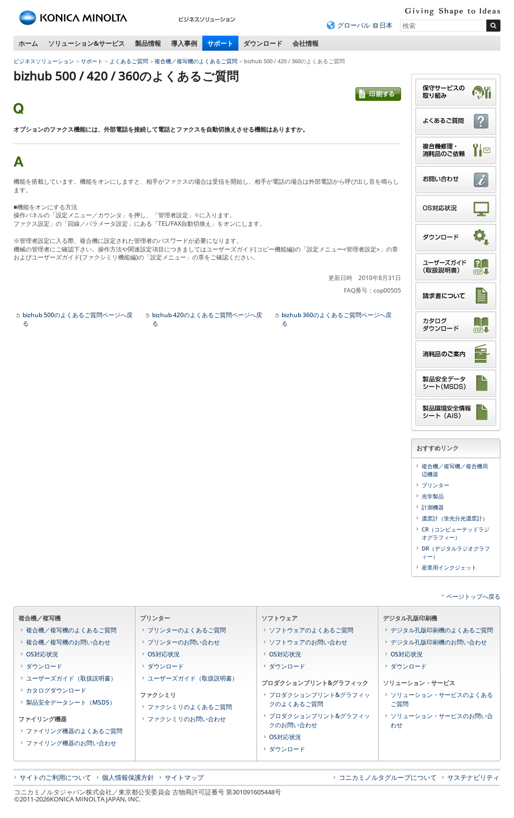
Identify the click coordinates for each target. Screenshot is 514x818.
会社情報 (306, 43)
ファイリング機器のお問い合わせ (71, 743)
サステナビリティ (473, 777)
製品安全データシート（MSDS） (70, 702)
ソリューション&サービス (86, 43)
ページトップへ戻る (473, 596)
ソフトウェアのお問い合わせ (308, 642)
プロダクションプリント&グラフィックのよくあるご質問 (319, 699)
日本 (386, 25)
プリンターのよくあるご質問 (187, 630)
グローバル (353, 25)
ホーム (28, 43)
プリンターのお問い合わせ (184, 642)
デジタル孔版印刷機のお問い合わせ (439, 642)
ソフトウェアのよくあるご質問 (311, 630)
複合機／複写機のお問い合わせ (68, 642)
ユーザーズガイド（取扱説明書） (71, 678)
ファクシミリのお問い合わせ (187, 719)
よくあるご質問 (128, 61)
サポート (220, 43)
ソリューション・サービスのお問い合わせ (442, 720)
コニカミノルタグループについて (388, 777)
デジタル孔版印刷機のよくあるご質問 (442, 630)
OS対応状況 (42, 654)
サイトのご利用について (55, 777)
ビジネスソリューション (44, 61)
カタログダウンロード (56, 690)
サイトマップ (184, 777)
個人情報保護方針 (128, 777)
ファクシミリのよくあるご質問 (190, 707)
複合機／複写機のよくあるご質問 (196, 61)
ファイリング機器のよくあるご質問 (74, 731)
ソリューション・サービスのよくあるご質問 (442, 699)
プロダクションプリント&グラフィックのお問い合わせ (319, 720)
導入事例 (184, 43)
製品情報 (148, 43)
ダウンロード (263, 43)
